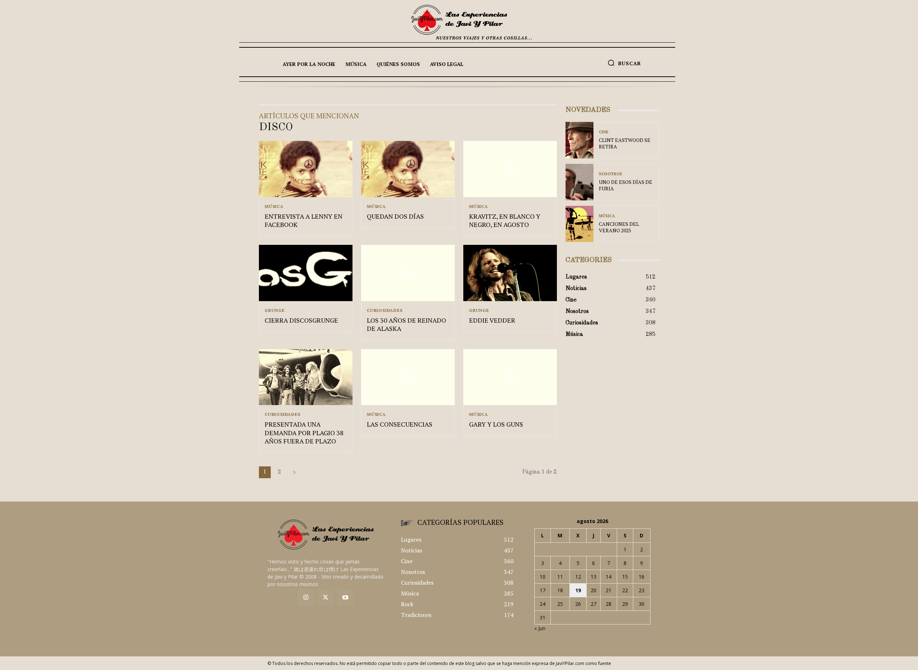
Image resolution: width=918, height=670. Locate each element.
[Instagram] (306, 598)
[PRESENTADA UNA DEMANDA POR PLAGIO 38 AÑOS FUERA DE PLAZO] (305, 377)
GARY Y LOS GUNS (496, 424)
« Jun (539, 628)
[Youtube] (345, 598)
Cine (604, 132)
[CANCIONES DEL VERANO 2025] (579, 224)
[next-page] (294, 472)
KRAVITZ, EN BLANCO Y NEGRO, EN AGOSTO (504, 220)
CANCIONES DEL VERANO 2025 (619, 227)
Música (274, 206)
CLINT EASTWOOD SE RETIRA (624, 143)
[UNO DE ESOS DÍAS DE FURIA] (579, 182)
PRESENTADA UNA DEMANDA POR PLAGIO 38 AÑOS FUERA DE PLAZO (304, 432)
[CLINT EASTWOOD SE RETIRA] (579, 140)
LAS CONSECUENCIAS (399, 424)
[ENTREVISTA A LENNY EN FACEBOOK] (305, 169)
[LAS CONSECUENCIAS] (408, 377)
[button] (624, 62)
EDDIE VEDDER (492, 320)
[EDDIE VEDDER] (510, 273)
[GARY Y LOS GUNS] (510, 377)
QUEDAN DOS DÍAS (395, 216)
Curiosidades (385, 310)
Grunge (275, 310)
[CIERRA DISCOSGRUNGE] (305, 273)
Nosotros (610, 174)
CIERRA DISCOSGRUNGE (301, 320)
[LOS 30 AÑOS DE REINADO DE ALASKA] (408, 273)
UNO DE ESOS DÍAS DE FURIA (625, 185)
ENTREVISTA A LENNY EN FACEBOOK (303, 220)
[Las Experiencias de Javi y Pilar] (459, 20)
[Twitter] (326, 598)
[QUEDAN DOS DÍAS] (408, 169)
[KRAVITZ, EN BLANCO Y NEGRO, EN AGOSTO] (510, 169)
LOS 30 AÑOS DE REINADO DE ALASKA (406, 324)
